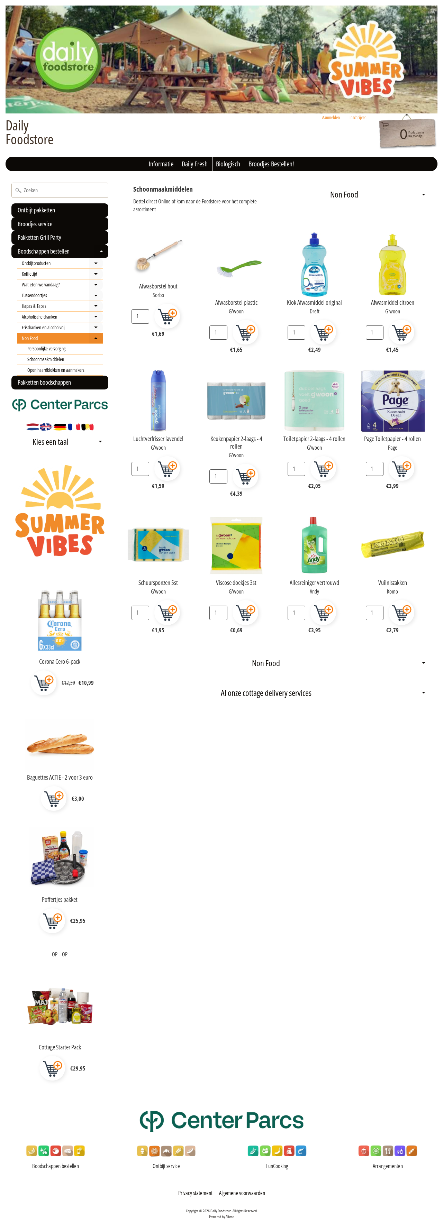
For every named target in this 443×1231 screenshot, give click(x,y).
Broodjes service (35, 224)
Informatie (161, 163)
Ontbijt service (166, 1166)
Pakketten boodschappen (44, 382)
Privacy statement (195, 1193)
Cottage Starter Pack (60, 1047)
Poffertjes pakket (60, 899)
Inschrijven (358, 117)
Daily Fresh (195, 163)
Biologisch (228, 163)
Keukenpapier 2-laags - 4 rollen (236, 442)
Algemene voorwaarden (242, 1193)
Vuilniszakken (392, 582)
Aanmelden (331, 117)
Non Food (62, 339)
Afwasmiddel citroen (392, 302)
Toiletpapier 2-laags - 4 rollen (314, 438)
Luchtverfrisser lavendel (158, 438)
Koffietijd (62, 274)
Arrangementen (388, 1166)
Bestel (43, 682)
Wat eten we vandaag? (62, 285)
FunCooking (277, 1166)
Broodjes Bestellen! (271, 163)
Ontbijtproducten (62, 264)
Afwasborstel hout (158, 286)
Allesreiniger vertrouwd (314, 582)
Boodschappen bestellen (62, 252)
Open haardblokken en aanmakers (55, 370)
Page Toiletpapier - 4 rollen (392, 438)
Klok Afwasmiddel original (314, 302)
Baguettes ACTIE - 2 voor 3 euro (60, 777)
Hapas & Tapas (62, 307)
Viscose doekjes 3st (236, 582)
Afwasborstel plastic (236, 302)
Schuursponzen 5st (158, 582)
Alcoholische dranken (62, 317)
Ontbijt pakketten (36, 210)
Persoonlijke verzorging (46, 348)
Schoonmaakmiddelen (45, 359)
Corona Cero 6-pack (59, 661)
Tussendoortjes (62, 296)
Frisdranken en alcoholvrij (62, 328)
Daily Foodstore (30, 132)
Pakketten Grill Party (39, 237)
